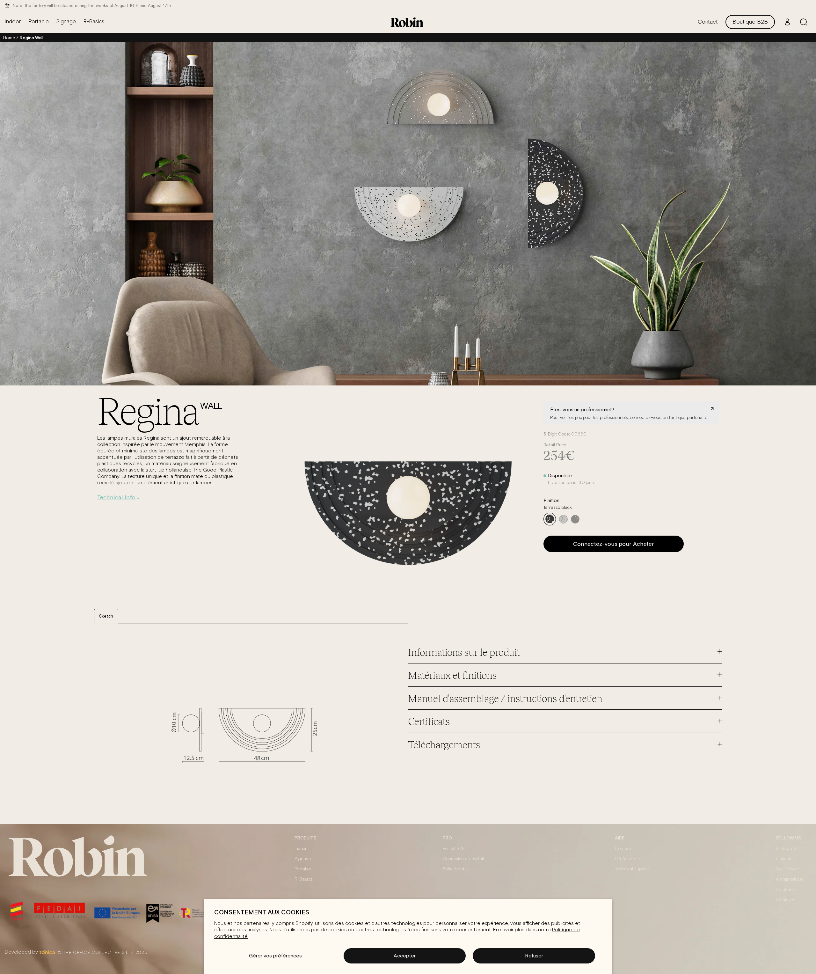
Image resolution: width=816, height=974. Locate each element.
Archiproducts (790, 879)
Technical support (632, 869)
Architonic (786, 890)
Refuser (534, 955)
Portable (303, 869)
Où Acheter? (628, 859)
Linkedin (784, 859)
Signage (303, 859)
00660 (578, 434)
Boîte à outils (456, 869)
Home (9, 37)
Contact (623, 848)
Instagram (786, 848)
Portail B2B (454, 848)
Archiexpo (785, 900)
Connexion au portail (463, 859)
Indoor (301, 848)
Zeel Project (788, 869)
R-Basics (303, 879)
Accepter (405, 955)
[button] (803, 22)
